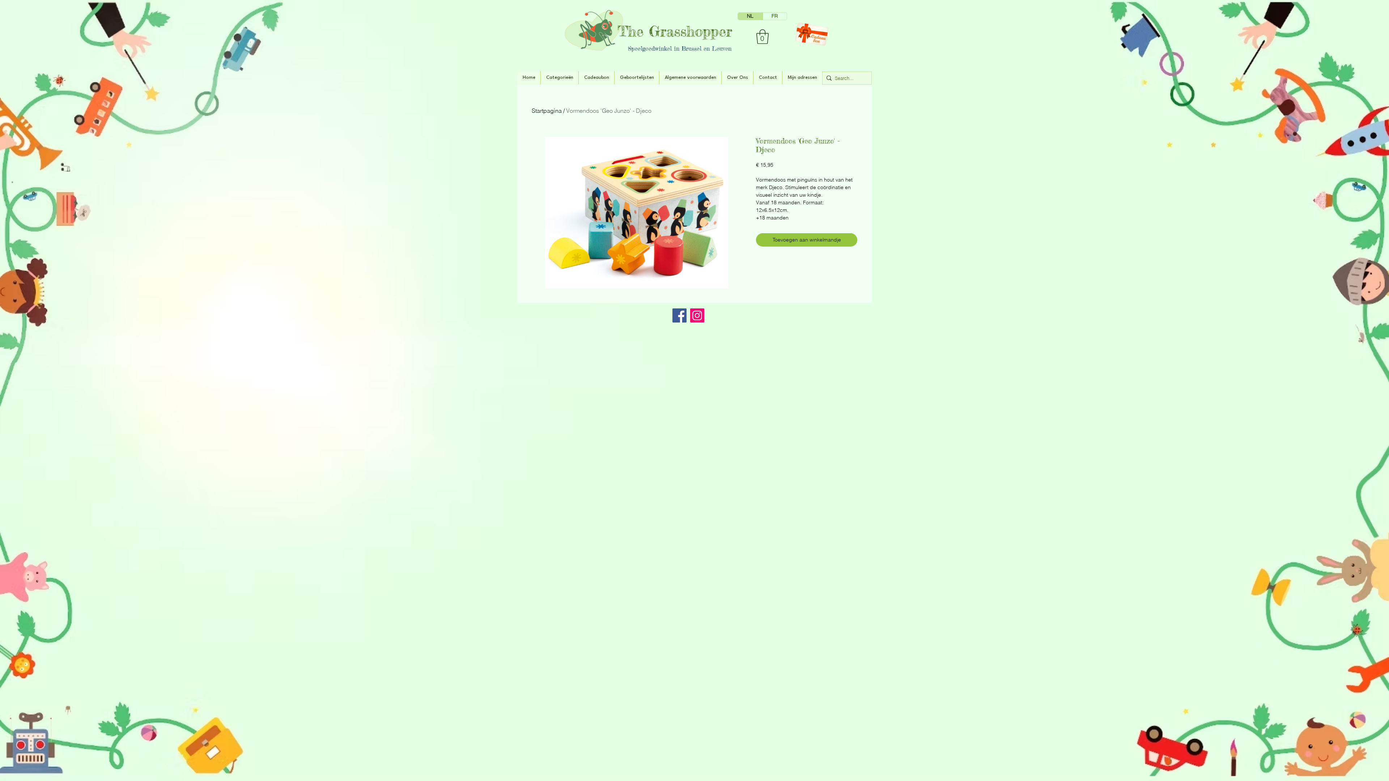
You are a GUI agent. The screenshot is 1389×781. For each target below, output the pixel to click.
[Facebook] (679, 315)
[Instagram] (697, 315)
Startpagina (547, 110)
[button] (762, 36)
